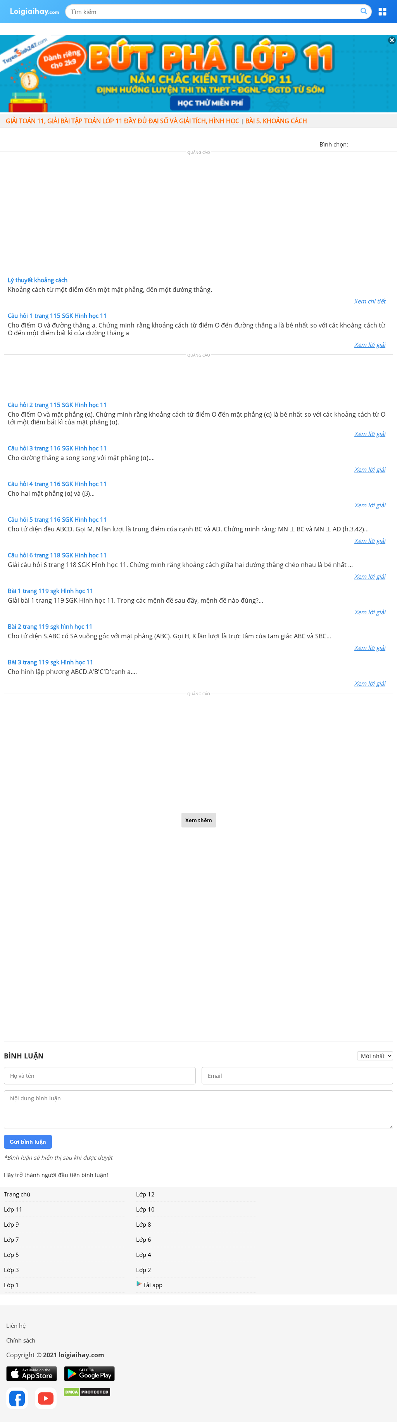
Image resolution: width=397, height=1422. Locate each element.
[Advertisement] (198, 216)
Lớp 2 (143, 1270)
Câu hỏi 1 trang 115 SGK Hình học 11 (57, 315)
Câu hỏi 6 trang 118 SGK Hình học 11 (57, 555)
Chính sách (20, 1340)
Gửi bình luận (28, 1142)
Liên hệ (16, 1325)
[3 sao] (373, 143)
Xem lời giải (369, 344)
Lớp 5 (11, 1254)
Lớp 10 (145, 1209)
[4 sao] (382, 143)
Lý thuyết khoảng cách (37, 280)
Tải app (152, 1285)
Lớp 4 (143, 1254)
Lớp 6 (143, 1239)
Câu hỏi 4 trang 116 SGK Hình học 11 (57, 484)
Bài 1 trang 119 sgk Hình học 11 (50, 591)
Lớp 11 (13, 1209)
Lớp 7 (11, 1239)
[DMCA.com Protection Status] (87, 1398)
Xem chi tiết (369, 301)
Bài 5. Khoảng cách (276, 121)
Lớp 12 (145, 1194)
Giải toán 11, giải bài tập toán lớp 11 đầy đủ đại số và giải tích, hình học (122, 121)
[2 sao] (363, 143)
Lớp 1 (11, 1285)
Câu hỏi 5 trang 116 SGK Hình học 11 (57, 519)
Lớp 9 (11, 1224)
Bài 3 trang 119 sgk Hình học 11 (50, 662)
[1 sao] (354, 143)
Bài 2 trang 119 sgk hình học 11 (50, 626)
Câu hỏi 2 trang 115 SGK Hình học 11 (57, 405)
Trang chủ (17, 1194)
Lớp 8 (143, 1224)
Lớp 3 (11, 1270)
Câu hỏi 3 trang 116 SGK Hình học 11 (57, 448)
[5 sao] (391, 143)
